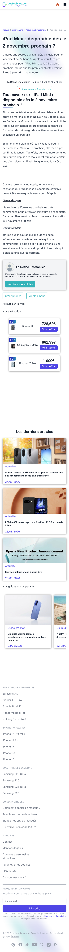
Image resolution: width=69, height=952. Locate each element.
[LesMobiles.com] (15, 4)
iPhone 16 (8, 759)
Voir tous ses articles (20, 284)
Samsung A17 (11, 693)
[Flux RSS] (56, 945)
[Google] (13, 945)
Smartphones (13, 296)
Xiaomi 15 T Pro (12, 700)
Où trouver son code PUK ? (19, 827)
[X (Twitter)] (41, 945)
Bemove (15, 936)
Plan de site (10, 871)
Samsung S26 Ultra (14, 774)
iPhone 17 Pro (11, 740)
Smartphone (17, 30)
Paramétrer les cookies (16, 864)
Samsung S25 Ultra (14, 786)
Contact (7, 841)
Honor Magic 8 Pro (14, 712)
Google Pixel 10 (12, 706)
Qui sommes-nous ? (14, 877)
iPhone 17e (9, 753)
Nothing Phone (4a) (14, 719)
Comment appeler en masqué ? (21, 807)
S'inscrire (34, 908)
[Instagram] (49, 945)
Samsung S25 (11, 793)
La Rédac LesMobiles (18, 82)
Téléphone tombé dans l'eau (20, 814)
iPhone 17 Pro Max (14, 733)
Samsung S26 (11, 780)
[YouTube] (34, 945)
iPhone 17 (8, 746)
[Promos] (58, 4)
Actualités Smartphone (36, 30)
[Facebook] (20, 945)
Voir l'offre (48, 329)
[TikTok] (27, 945)
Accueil (6, 30)
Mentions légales (13, 848)
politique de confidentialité (54, 916)
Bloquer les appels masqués (19, 820)
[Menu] (65, 4)
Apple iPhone (37, 296)
